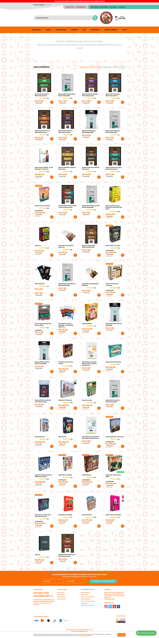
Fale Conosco (113, 7)
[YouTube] (114, 606)
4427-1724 (70, 7)
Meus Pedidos (104, 7)
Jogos (48, 30)
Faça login (48, 5)
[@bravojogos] (106, 606)
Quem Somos (94, 7)
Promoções (36, 30)
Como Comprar (85, 592)
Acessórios (95, 30)
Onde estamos (61, 597)
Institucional (62, 589)
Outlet (124, 30)
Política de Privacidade (88, 601)
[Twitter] (110, 606)
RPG (84, 30)
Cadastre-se (122, 7)
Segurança (84, 603)
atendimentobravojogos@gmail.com (44, 599)
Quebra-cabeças (110, 30)
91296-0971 (81, 7)
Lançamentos (61, 30)
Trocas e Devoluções (87, 605)
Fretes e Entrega (86, 599)
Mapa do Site (84, 594)
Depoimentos (61, 594)
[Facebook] (118, 606)
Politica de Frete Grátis (88, 597)
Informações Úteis (87, 589)
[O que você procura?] (95, 17)
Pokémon (74, 30)
